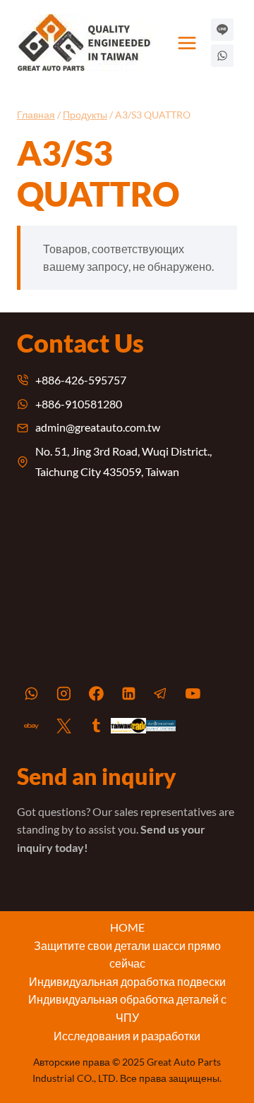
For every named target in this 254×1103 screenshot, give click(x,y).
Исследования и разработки (127, 1035)
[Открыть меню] (187, 42)
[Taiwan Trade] (128, 726)
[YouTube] (193, 694)
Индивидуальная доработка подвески (127, 981)
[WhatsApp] (32, 694)
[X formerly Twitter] (64, 726)
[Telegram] (161, 694)
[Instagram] (64, 694)
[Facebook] (96, 694)
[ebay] (32, 726)
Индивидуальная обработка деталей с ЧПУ (127, 1008)
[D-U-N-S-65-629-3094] (161, 726)
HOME (127, 927)
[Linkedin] (128, 694)
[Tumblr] (96, 726)
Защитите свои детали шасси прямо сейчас (127, 954)
